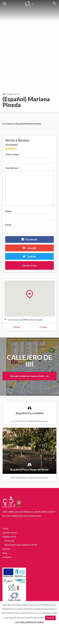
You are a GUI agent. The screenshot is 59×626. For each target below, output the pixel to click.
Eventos (6, 548)
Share (17, 327)
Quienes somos (9, 532)
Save (44, 327)
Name (9, 211)
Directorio (10, 540)
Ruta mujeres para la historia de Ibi (21, 544)
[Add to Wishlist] (52, 405)
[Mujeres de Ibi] (29, 3)
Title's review (12, 154)
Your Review (12, 168)
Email (8, 224)
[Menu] (4, 3)
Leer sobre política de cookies (29, 622)
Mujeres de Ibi (9, 536)
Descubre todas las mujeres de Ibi (27, 376)
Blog (4, 553)
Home (5, 528)
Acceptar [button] (50, 618)
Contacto (6, 557)
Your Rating (11, 144)
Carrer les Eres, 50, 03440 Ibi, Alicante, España (25, 320)
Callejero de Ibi (12, 94)
